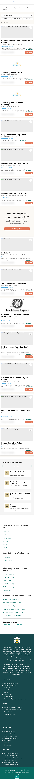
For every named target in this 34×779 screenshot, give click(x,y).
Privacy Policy (16, 674)
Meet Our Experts (9, 734)
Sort (28, 18)
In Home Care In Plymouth (11, 606)
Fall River (5, 544)
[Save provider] (30, 27)
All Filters (17, 18)
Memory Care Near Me (11, 762)
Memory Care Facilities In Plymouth (14, 612)
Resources (7, 688)
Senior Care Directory (10, 685)
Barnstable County (8, 577)
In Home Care (7, 557)
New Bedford (7, 538)
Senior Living (6, 8)
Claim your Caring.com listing (13, 625)
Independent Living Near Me (13, 758)
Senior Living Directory (11, 683)
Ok (17, 777)
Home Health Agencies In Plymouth (14, 609)
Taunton (5, 541)
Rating (5, 18)
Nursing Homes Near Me (11, 764)
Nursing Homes (7, 560)
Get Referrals (8, 712)
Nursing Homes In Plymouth (12, 615)
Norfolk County (7, 580)
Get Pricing (29, 52)
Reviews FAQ (8, 740)
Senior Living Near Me (10, 756)
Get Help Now (17, 229)
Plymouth (6, 532)
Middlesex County (8, 587)
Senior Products (9, 690)
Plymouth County (8, 574)
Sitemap (6, 692)
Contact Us (7, 745)
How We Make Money (11, 738)
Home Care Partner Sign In (12, 709)
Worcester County (8, 584)
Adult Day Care (15, 8)
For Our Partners (9, 714)
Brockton (6, 548)
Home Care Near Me (10, 760)
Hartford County (8, 590)
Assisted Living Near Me (11, 753)
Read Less (16, 466)
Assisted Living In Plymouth (11, 599)
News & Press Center (10, 736)
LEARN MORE (29, 49)
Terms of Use (24, 672)
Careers (6, 743)
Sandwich (6, 535)
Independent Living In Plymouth (13, 603)
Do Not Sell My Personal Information (15, 699)
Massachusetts (24, 8)
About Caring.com (9, 731)
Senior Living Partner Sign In (13, 707)
